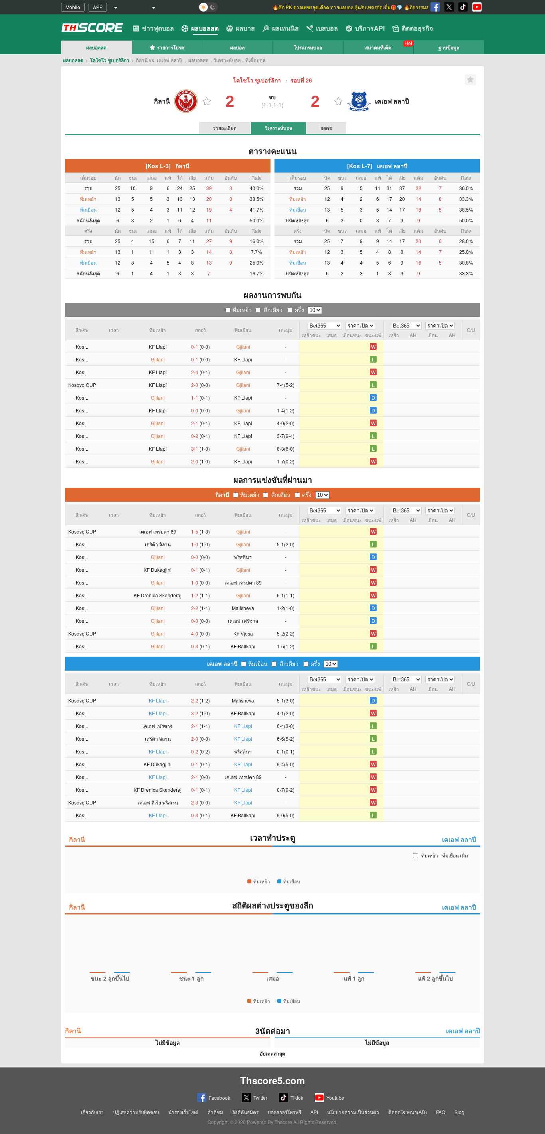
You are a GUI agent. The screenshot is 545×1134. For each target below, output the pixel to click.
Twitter (260, 1097)
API (314, 1111)
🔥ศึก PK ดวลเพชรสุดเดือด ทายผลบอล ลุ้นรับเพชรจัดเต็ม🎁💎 (338, 7)
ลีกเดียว (273, 310)
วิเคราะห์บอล (278, 127)
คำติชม (215, 1111)
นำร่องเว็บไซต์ (183, 1111)
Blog (459, 1111)
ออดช (326, 127)
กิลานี (222, 494)
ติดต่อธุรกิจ (417, 28)
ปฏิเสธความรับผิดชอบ (136, 1111)
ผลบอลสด (205, 28)
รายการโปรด (170, 47)
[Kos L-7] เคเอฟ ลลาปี (377, 166)
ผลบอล (237, 47)
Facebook (219, 1097)
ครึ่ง (299, 310)
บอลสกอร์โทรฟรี (284, 1111)
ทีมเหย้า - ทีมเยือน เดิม (444, 855)
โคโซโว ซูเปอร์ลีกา (109, 60)
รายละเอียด (225, 127)
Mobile (72, 7)
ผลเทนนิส (285, 28)
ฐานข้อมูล (448, 47)
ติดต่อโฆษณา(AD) (407, 1111)
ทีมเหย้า (242, 310)
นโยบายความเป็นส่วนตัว (353, 1111)
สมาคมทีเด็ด (378, 47)
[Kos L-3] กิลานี (168, 166)
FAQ (440, 1111)
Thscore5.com (272, 1080)
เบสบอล (327, 28)
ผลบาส (245, 28)
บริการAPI (370, 28)
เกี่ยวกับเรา (92, 1111)
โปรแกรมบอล (308, 47)
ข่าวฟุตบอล (158, 28)
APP (98, 7)
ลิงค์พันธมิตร (245, 1111)
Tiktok (296, 1097)
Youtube (335, 1097)
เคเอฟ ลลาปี (222, 663)
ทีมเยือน (258, 663)
